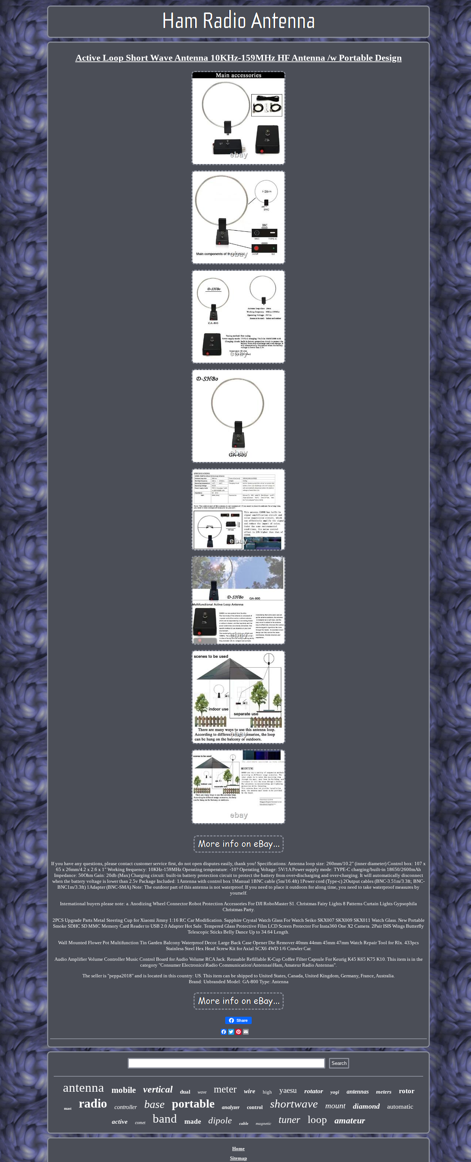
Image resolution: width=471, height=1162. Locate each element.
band (165, 1118)
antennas (358, 1091)
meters (384, 1092)
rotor (406, 1091)
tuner (289, 1119)
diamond (366, 1106)
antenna (83, 1087)
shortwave (294, 1103)
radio (93, 1103)
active (120, 1121)
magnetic (263, 1123)
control (255, 1107)
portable (193, 1103)
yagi (334, 1092)
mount (335, 1105)
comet (140, 1122)
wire (249, 1091)
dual (185, 1092)
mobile (123, 1090)
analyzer (231, 1107)
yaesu (288, 1090)
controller (125, 1107)
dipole (220, 1120)
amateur (349, 1120)
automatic (400, 1106)
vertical (158, 1089)
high (267, 1092)
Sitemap (238, 1158)
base (154, 1104)
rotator (313, 1091)
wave (202, 1092)
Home (238, 1148)
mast (67, 1108)
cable (243, 1123)
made (192, 1121)
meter (225, 1089)
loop (317, 1119)
